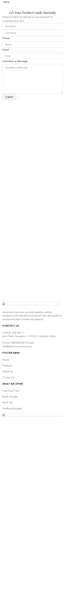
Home (5, 359)
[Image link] (31, 306)
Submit (10, 97)
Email (5, 49)
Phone (6, 38)
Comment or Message (15, 61)
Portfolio (7, 365)
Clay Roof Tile (10, 390)
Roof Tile (7, 402)
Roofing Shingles (12, 408)
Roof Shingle (9, 396)
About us (7, 371)
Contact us (8, 377)
